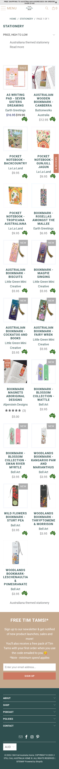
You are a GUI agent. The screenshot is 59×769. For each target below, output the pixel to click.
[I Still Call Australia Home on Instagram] (32, 737)
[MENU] (2, 8)
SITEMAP (20, 761)
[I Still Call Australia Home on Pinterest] (37, 737)
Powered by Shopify (34, 761)
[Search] (47, 8)
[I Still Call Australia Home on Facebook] (26, 737)
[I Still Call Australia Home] (29, 8)
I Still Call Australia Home (22, 755)
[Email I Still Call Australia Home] (20, 737)
